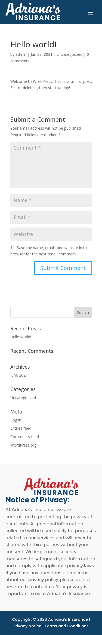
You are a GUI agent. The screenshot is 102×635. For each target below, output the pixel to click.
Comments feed (24, 436)
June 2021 (19, 375)
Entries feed (20, 428)
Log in (15, 420)
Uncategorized (69, 54)
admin (21, 54)
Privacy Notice (27, 626)
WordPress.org (23, 445)
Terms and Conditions (67, 626)
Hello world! (20, 336)
